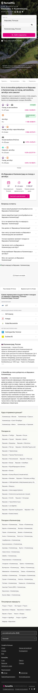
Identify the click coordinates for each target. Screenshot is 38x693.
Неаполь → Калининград (25, 579)
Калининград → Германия (25, 424)
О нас (3, 660)
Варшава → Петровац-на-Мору (25, 478)
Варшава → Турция (8, 439)
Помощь (21, 663)
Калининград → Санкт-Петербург (12, 420)
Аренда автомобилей (25, 648)
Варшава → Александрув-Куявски (12, 490)
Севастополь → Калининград (11, 552)
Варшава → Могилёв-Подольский (25, 447)
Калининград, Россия (12, 29)
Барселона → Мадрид (8, 609)
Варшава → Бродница (8, 443)
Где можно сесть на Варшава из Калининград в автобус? (13, 246)
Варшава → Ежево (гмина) (10, 513)
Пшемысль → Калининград (27, 583)
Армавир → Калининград (9, 548)
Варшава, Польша (11, 20)
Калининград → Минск (9, 424)
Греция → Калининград (9, 579)
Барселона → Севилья (24, 609)
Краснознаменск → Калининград (12, 544)
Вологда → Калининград (25, 528)
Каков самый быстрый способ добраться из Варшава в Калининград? (17, 216)
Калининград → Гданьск (25, 416)
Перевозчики (33, 81)
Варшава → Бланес (8, 470)
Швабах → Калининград (9, 555)
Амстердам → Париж (20, 606)
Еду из (5, 17)
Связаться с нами (6, 666)
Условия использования (21, 689)
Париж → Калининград (9, 532)
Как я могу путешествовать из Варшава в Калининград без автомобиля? (16, 233)
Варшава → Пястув (8, 447)
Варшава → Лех (29, 509)
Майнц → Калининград (27, 567)
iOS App (5, 673)
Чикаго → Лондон (19, 613)
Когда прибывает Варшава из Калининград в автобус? (17, 252)
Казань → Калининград (26, 524)
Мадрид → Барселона (8, 621)
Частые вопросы (15, 81)
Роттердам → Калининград (27, 575)
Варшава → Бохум (21, 435)
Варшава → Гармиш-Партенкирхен (12, 455)
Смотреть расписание (17, 196)
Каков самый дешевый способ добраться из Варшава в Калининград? (17, 210)
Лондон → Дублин (21, 617)
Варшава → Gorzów (8, 498)
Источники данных (24, 676)
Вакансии (4, 663)
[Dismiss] (35, 65)
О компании (32, 686)
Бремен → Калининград (25, 532)
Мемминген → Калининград (10, 571)
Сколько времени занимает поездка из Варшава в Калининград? (15, 240)
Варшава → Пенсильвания (10, 458)
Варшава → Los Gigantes (9, 505)
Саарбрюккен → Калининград (11, 540)
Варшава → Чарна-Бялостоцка (11, 502)
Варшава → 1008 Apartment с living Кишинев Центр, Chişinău (19, 482)
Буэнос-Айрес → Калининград (11, 595)
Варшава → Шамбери (21, 462)
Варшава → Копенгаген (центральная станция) (16, 494)
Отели (3, 648)
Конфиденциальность (8, 689)
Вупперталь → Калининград (10, 567)
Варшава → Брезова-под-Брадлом (12, 509)
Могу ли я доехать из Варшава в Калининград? (13, 259)
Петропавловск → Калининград (11, 559)
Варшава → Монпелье (23, 443)
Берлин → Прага (7, 613)
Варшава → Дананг (21, 439)
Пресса (21, 660)
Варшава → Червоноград (9, 451)
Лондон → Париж (7, 606)
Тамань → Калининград (28, 571)
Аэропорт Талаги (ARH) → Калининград (13, 587)
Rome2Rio (4, 378)
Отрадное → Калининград (10, 563)
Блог (2, 653)
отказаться (7, 67)
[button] (19, 35)
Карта (24, 81)
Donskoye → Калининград (9, 575)
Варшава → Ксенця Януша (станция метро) (15, 474)
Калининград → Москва (9, 416)
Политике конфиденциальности (23, 67)
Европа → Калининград (9, 528)
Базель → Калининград (26, 563)
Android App (23, 673)
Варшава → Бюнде (7, 462)
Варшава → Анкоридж (22, 498)
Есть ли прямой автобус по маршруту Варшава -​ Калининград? (15, 222)
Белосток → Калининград (25, 536)
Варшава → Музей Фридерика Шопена (13, 466)
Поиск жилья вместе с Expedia (13, 40)
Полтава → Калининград (9, 583)
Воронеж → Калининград (9, 524)
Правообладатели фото (8, 676)
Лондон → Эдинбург (8, 617)
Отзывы (3, 651)
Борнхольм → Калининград (10, 591)
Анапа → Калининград (8, 536)
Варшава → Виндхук (8, 486)
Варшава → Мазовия (8, 478)
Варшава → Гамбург (8, 435)
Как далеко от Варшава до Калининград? (16, 228)
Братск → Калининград (26, 548)
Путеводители (23, 651)
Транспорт (4, 81)
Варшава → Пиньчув (26, 458)
